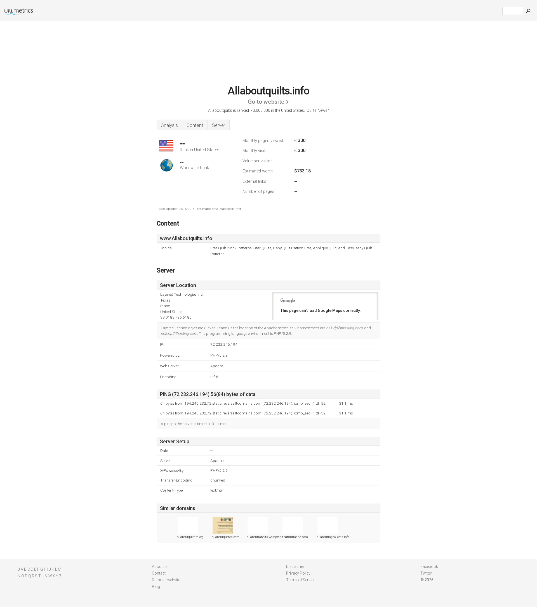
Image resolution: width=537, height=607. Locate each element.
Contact (159, 573)
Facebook (429, 566)
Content (195, 125)
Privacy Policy (298, 573)
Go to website (266, 101)
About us (160, 566)
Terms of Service (300, 580)
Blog (156, 586)
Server (218, 125)
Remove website (166, 580)
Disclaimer (295, 566)
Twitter (426, 573)
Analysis (169, 125)
